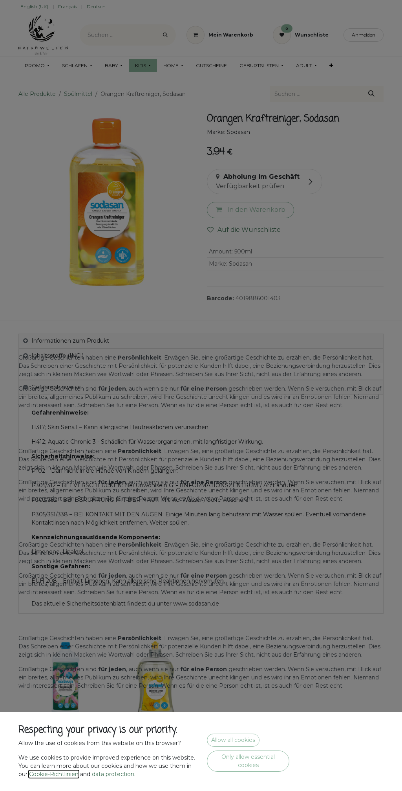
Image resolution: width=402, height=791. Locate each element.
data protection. (114, 774)
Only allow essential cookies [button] (248, 761)
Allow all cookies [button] (233, 739)
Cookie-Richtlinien (54, 774)
